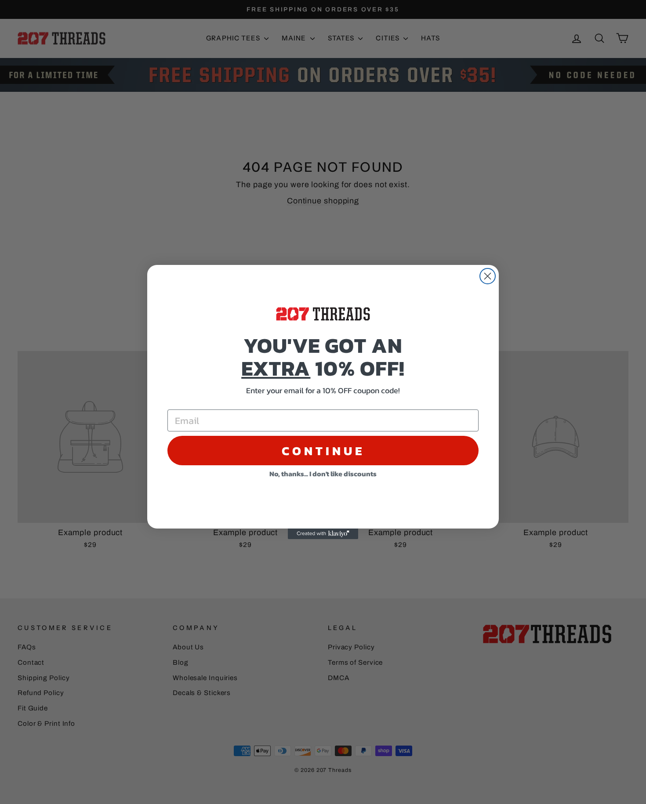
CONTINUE (323, 451)
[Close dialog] (487, 276)
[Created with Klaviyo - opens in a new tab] (323, 534)
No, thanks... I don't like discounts (323, 473)
